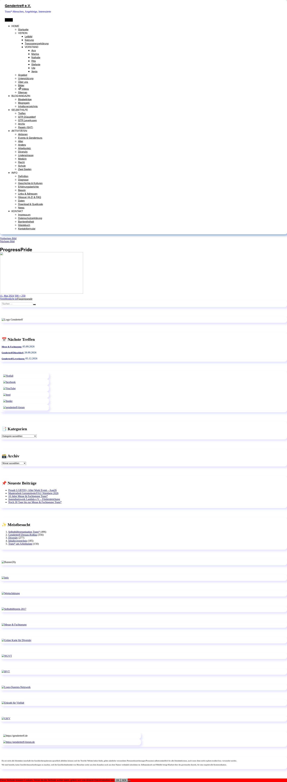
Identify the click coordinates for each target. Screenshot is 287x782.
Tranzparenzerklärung (36, 43)
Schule (22, 165)
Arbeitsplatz (24, 148)
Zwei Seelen (24, 169)
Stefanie (35, 64)
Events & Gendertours (30, 137)
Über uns (23, 81)
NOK (124, 780)
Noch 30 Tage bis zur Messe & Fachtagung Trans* (35, 502)
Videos (25, 88)
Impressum (24, 214)
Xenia (34, 71)
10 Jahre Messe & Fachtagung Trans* (28, 496)
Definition (23, 176)
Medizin (22, 158)
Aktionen (23, 134)
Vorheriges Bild (8, 238)
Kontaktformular (26, 228)
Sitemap (22, 92)
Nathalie (35, 57)
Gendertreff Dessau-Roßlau (22, 534)
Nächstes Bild (7, 241)
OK (117, 780)
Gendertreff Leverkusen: (13, 358)
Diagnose (23, 179)
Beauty (22, 190)
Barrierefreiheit (26, 221)
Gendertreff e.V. (18, 5)
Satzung (29, 40)
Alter (20, 141)
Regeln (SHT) (25, 127)
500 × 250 (20, 295)
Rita (33, 61)
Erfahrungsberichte (28, 186)
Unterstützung (25, 78)
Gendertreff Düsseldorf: (13, 352)
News (21, 207)
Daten (21, 200)
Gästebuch (24, 225)
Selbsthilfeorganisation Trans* (24, 531)
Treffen (22, 113)
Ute (33, 68)
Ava (33, 50)
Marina (35, 54)
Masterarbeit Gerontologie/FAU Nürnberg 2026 (33, 493)
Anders (22, 144)
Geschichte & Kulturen (30, 183)
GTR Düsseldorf (27, 116)
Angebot (22, 75)
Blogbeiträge (25, 99)
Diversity (23, 151)
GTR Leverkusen (27, 120)
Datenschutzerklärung (30, 218)
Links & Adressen (27, 193)
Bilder (21, 85)
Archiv (21, 123)
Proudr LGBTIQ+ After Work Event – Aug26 (32, 490)
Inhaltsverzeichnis (28, 106)
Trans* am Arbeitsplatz (20, 543)
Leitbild (28, 36)
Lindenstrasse (25, 155)
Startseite (23, 29)
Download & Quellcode (30, 204)
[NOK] (129, 781)
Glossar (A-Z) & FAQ (29, 197)
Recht (21, 162)
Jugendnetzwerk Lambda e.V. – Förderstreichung (34, 499)
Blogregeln (24, 102)
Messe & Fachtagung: (12, 346)
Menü (8, 20)
